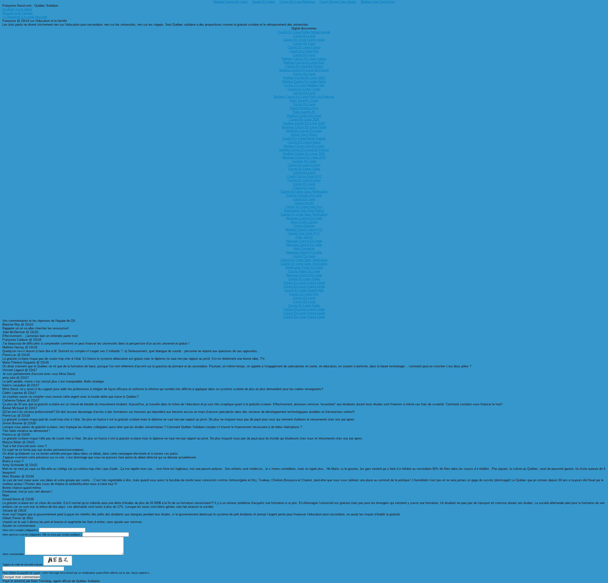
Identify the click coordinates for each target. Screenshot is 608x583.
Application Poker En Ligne (304, 267)
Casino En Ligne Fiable (304, 169)
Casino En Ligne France (304, 47)
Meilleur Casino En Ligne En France (304, 70)
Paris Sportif (304, 237)
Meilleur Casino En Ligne (304, 115)
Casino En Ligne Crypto (304, 89)
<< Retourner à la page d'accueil (24, 17)
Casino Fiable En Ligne (304, 271)
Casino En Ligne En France (304, 66)
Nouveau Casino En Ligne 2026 (304, 157)
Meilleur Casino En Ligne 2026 (304, 123)
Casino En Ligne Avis (304, 51)
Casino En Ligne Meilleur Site (304, 85)
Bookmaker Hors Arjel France (304, 210)
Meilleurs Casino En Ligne (304, 131)
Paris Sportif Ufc (304, 112)
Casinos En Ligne (304, 161)
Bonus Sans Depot (304, 134)
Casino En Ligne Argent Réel (304, 290)
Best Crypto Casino (304, 222)
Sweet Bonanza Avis (304, 108)
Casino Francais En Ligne (304, 195)
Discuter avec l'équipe (17, 13)
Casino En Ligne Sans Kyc (304, 207)
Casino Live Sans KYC (304, 233)
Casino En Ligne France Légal (304, 40)
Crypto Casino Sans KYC (304, 176)
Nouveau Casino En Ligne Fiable (304, 127)
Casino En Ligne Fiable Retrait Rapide (304, 32)
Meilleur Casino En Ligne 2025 (304, 77)
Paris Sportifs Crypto (304, 100)
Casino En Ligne (304, 36)
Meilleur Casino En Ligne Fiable (304, 81)
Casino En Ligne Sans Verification (304, 214)
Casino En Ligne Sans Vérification (304, 191)
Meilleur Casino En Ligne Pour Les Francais (304, 96)
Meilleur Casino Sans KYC (304, 229)
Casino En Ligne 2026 (304, 119)
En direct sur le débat (17, 9)
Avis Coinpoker (304, 248)
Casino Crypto (304, 203)
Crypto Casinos (304, 226)
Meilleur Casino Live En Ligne (304, 146)
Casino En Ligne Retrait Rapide (304, 138)
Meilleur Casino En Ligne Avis (304, 62)
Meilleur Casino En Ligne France (304, 59)
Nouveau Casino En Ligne (304, 218)
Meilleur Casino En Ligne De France (304, 150)
